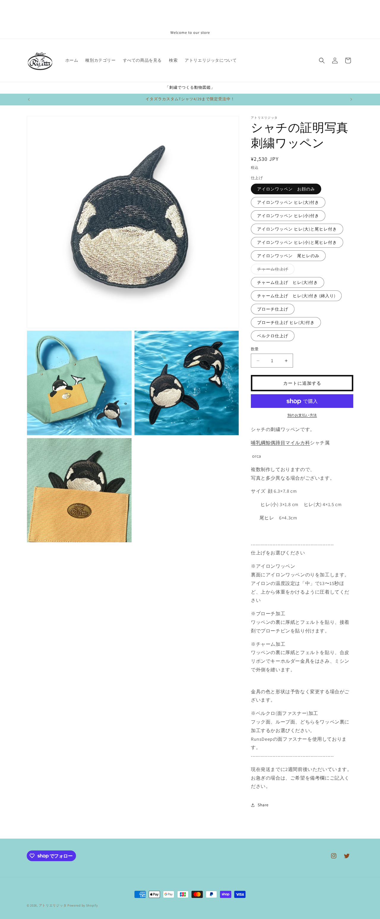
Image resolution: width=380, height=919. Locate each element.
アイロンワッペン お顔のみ (286, 189)
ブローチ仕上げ (272, 309)
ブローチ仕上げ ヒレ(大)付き (286, 322)
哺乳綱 (258, 443)
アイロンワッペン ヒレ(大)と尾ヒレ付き (297, 229)
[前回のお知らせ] (28, 99)
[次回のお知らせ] (351, 99)
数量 (255, 349)
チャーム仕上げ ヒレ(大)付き (287, 282)
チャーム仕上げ (274, 270)
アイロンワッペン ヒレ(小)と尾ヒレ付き (297, 242)
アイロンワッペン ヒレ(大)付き (288, 202)
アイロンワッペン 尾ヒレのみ (288, 255)
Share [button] (263, 804)
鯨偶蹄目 (275, 443)
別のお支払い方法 (302, 415)
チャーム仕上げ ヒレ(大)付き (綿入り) (296, 295)
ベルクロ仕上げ (272, 335)
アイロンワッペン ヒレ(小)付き (288, 215)
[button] (321, 60)
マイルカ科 (297, 443)
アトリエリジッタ (53, 905)
